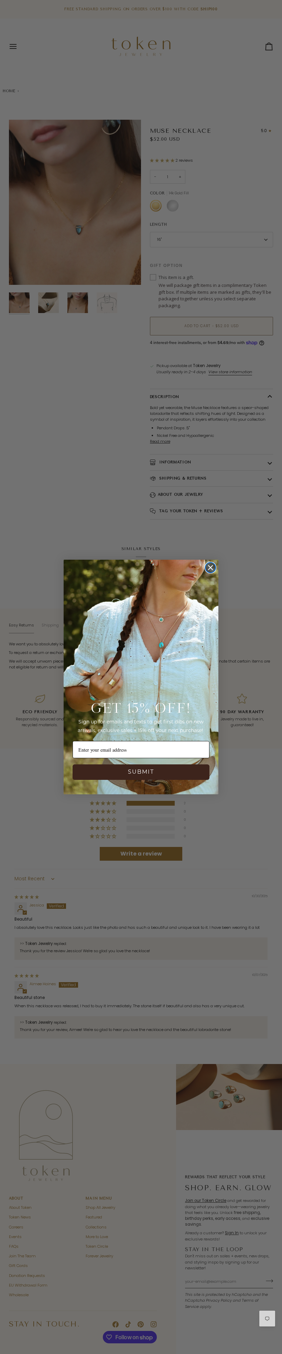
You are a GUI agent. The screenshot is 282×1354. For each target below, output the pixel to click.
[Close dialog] (210, 567)
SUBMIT (141, 772)
